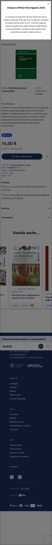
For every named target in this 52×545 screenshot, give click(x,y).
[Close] (48, 3)
